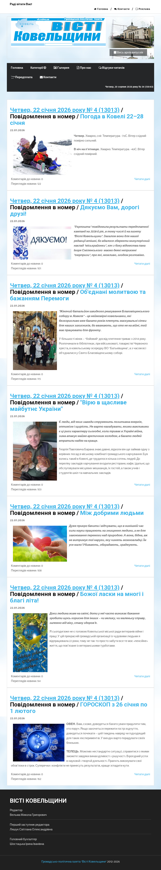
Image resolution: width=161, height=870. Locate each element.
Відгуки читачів (113, 67)
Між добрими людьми (112, 512)
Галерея (63, 67)
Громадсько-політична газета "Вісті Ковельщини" (74, 861)
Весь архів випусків (129, 52)
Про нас (85, 67)
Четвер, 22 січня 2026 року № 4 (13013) (65, 109)
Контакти (123, 9)
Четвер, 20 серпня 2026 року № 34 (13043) (129, 87)
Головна (102, 9)
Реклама (144, 9)
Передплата (23, 77)
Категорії (37, 67)
